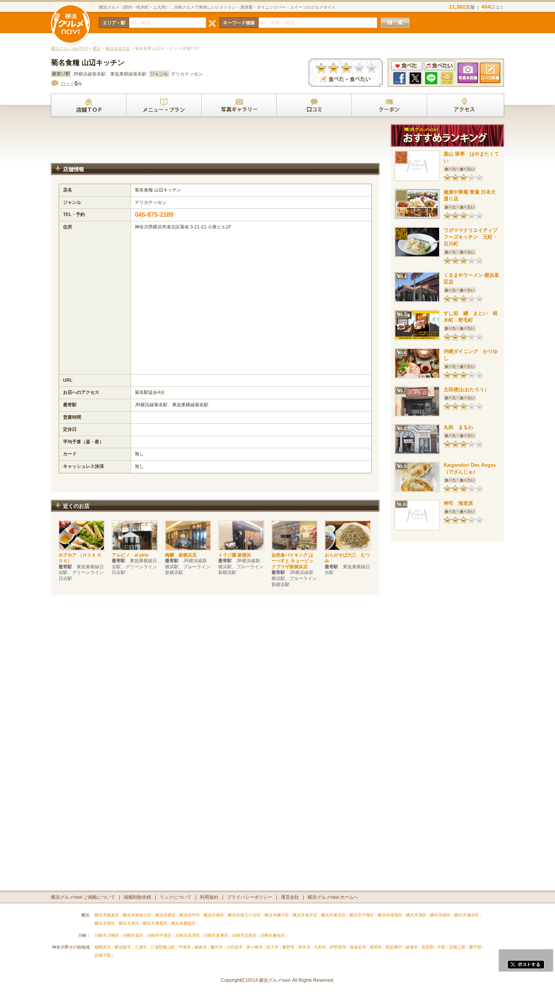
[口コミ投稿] (314, 105)
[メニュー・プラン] (163, 105)
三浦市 (140, 947)
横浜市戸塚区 (361, 915)
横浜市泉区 (129, 923)
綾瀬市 (411, 947)
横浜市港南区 (390, 915)
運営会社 (290, 897)
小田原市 (234, 947)
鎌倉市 (200, 947)
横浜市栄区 (104, 923)
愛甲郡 (475, 947)
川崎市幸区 (133, 935)
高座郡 (427, 947)
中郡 (441, 947)
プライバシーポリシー (249, 897)
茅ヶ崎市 (254, 947)
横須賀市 (122, 947)
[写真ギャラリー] (239, 105)
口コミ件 (71, 84)
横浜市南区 (214, 915)
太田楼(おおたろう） (466, 389)
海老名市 (358, 947)
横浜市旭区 (416, 915)
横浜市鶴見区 (106, 915)
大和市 (320, 947)
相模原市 (102, 947)
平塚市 (185, 947)
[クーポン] (389, 105)
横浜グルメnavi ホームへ (333, 897)
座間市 (376, 947)
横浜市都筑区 (183, 923)
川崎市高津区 (187, 935)
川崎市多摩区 (216, 935)
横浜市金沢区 (305, 915)
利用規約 (209, 897)
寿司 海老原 (458, 503)
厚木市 (304, 947)
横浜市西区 (165, 915)
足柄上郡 (457, 947)
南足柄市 (393, 947)
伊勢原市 (338, 947)
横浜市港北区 (117, 48)
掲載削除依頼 (137, 897)
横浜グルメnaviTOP (69, 48)
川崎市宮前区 (244, 935)
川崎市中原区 (159, 935)
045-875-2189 (154, 214)
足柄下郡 (102, 955)
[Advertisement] (215, 143)
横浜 (96, 48)
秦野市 (288, 947)
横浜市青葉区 (155, 923)
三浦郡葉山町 (162, 947)
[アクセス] (464, 105)
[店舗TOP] (88, 105)
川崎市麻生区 (272, 935)
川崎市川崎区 (106, 935)
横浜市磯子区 (276, 915)
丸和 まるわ (458, 427)
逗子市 (272, 947)
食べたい (439, 65)
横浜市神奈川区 (137, 915)
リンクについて (175, 897)
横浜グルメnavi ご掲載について (83, 897)
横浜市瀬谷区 (466, 915)
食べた (406, 65)
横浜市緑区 (440, 915)
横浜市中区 (189, 915)
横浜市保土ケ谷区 (244, 915)
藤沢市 (216, 947)
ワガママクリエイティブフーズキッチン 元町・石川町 (471, 237)
